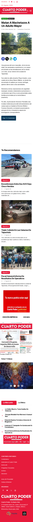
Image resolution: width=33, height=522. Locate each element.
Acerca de (4, 465)
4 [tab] (22, 352)
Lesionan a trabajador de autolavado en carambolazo (18, 426)
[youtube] (11, 2)
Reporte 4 (4, 18)
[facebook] (9, 2)
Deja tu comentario (8, 118)
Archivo (3, 470)
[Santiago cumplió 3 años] (16, 377)
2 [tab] (15, 352)
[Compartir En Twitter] (7, 60)
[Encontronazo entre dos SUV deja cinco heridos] (16, 165)
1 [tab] (11, 352)
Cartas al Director (6, 482)
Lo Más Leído (8, 403)
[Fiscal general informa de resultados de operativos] (16, 257)
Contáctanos (5, 459)
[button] (16, 343)
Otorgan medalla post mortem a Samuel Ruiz (18, 415)
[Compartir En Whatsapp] (11, 60)
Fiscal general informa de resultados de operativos (12, 277)
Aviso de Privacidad (7, 479)
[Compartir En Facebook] (3, 60)
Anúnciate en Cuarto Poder (9, 462)
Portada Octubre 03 (5, 354)
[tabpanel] (16, 338)
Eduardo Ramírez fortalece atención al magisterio (18, 421)
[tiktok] (17, 2)
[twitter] (14, 2)
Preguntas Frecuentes (7, 468)
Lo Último (21, 403)
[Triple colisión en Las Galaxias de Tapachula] (16, 211)
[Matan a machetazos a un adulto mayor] (16, 43)
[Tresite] (12, 513)
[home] (14, 10)
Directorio (4, 473)
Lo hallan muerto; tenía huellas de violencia (16, 410)
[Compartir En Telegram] (15, 60)
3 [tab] (18, 352)
